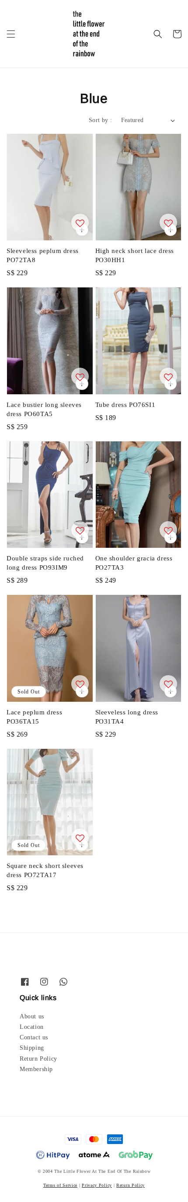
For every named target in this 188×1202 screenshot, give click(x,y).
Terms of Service (60, 1185)
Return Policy (38, 1058)
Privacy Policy (97, 1185)
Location (32, 1027)
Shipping (32, 1048)
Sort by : (100, 120)
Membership (36, 1069)
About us (32, 1016)
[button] (11, 34)
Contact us (34, 1037)
